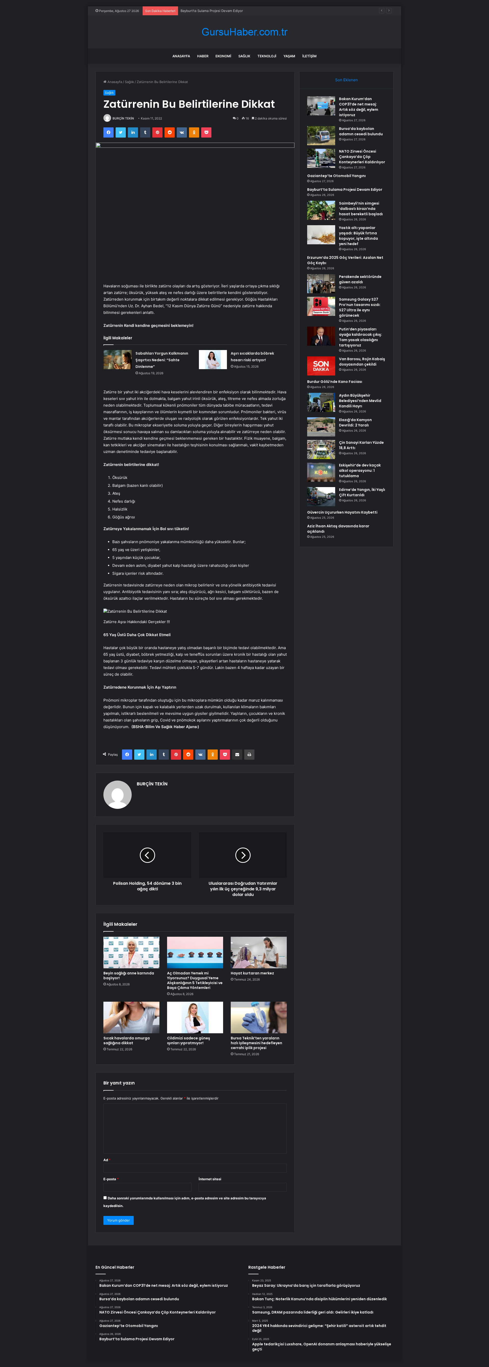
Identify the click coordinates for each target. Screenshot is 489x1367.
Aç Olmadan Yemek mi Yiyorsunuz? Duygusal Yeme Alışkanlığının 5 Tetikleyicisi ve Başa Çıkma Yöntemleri (195, 980)
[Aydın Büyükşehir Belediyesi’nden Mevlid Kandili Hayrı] (321, 402)
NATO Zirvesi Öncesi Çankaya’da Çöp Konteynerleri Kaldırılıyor (362, 157)
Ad (107, 1160)
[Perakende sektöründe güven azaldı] (321, 283)
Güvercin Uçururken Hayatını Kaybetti (342, 512)
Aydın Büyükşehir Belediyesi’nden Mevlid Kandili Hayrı (360, 401)
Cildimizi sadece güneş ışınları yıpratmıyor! (188, 1041)
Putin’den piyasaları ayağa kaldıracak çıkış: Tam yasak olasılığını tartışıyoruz (360, 337)
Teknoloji (266, 56)
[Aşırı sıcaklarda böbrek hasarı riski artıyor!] (213, 359)
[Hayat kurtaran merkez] (259, 952)
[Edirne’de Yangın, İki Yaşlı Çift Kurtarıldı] (321, 496)
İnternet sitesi (210, 1179)
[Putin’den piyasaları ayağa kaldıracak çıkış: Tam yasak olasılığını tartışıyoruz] (321, 336)
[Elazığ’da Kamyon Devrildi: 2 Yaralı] (321, 426)
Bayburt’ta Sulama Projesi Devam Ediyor (212, 11)
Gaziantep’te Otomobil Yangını (336, 175)
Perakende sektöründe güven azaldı (360, 279)
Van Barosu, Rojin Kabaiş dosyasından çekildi (362, 361)
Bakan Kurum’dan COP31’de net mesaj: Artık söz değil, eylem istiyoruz (358, 106)
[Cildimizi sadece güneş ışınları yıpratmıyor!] (195, 1017)
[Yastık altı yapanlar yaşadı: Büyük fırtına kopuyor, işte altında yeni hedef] (321, 234)
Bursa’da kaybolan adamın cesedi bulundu (361, 131)
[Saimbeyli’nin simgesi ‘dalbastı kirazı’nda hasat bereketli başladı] (321, 210)
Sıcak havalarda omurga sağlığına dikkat (126, 1041)
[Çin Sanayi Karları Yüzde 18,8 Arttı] (321, 449)
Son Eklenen (346, 79)
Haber (202, 56)
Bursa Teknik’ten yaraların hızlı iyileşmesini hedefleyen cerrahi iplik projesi (256, 1043)
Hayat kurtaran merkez (252, 973)
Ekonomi (223, 56)
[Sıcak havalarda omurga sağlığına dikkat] (131, 1017)
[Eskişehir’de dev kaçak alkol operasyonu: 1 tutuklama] (321, 472)
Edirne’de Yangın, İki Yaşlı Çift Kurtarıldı (362, 492)
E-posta (111, 1179)
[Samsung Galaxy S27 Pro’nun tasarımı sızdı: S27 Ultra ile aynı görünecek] (321, 306)
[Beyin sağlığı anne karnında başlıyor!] (131, 952)
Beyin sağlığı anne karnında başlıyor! (128, 976)
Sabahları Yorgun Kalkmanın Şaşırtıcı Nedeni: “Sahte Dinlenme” (161, 360)
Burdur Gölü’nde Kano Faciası (334, 381)
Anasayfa (181, 56)
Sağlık (244, 56)
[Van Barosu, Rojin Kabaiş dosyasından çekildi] (321, 366)
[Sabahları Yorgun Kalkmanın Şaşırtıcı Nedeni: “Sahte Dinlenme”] (118, 359)
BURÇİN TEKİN (123, 118)
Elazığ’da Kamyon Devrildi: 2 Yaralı (355, 422)
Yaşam (289, 56)
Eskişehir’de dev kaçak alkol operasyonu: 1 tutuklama (360, 470)
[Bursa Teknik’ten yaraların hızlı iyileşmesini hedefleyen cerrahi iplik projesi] (259, 1017)
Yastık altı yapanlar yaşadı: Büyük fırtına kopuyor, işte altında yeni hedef (358, 235)
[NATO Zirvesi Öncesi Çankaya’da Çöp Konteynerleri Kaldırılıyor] (321, 158)
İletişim (309, 56)
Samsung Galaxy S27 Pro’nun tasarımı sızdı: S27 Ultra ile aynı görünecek (360, 307)
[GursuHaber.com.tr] (244, 32)
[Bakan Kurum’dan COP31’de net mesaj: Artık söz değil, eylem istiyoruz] (321, 105)
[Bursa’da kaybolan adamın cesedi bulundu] (321, 135)
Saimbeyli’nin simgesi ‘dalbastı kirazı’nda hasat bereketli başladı (361, 209)
